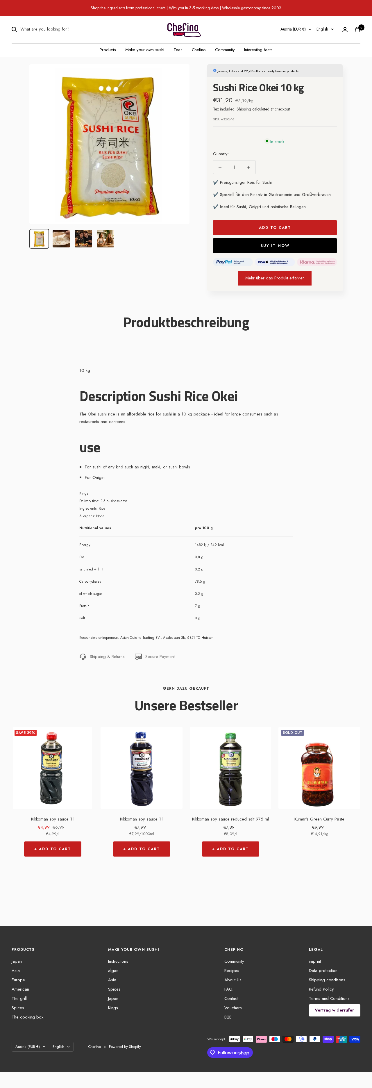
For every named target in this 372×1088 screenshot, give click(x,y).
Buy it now (275, 245)
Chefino (199, 50)
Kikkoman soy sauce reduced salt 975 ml (230, 819)
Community (225, 50)
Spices (18, 1008)
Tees (178, 50)
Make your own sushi (144, 50)
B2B (228, 1017)
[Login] (345, 29)
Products (108, 50)
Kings (113, 1008)
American (20, 989)
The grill (19, 998)
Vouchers (233, 1008)
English (322, 29)
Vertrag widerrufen (335, 1010)
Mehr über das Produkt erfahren (275, 278)
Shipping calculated (253, 109)
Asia (16, 970)
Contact (231, 998)
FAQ (228, 989)
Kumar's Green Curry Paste (319, 819)
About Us (233, 980)
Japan (17, 961)
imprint (315, 961)
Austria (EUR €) (293, 29)
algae (113, 970)
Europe (18, 980)
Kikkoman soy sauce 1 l (52, 819)
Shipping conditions (327, 980)
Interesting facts (258, 50)
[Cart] (357, 29)
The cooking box (27, 1017)
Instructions (118, 961)
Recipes (231, 970)
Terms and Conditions (329, 998)
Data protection (323, 970)
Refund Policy (321, 989)
